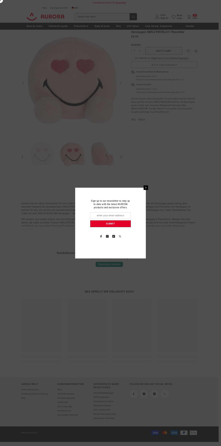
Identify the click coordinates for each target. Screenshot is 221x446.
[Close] (181, 187)
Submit (145, 223)
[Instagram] (143, 236)
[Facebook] (136, 236)
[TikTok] (149, 236)
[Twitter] (155, 236)
